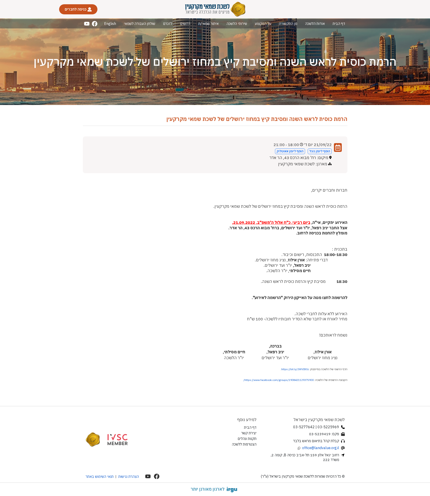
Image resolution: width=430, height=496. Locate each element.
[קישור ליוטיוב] (87, 23)
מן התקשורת (288, 23)
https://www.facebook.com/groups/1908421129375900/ (278, 380)
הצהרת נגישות (128, 476)
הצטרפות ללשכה (244, 444)
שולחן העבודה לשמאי (139, 23)
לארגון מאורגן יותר (207, 489)
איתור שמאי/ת (208, 23)
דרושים (185, 23)
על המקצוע (263, 23)
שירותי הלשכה (236, 23)
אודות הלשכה (315, 23)
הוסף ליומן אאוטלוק (290, 151)
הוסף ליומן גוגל (319, 151)
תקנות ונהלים (247, 438)
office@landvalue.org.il (320, 448)
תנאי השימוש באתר (100, 476)
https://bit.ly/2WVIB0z (295, 369)
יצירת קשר (248, 433)
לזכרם (167, 23)
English (110, 23)
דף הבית (339, 23)
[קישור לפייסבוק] (94, 23)
